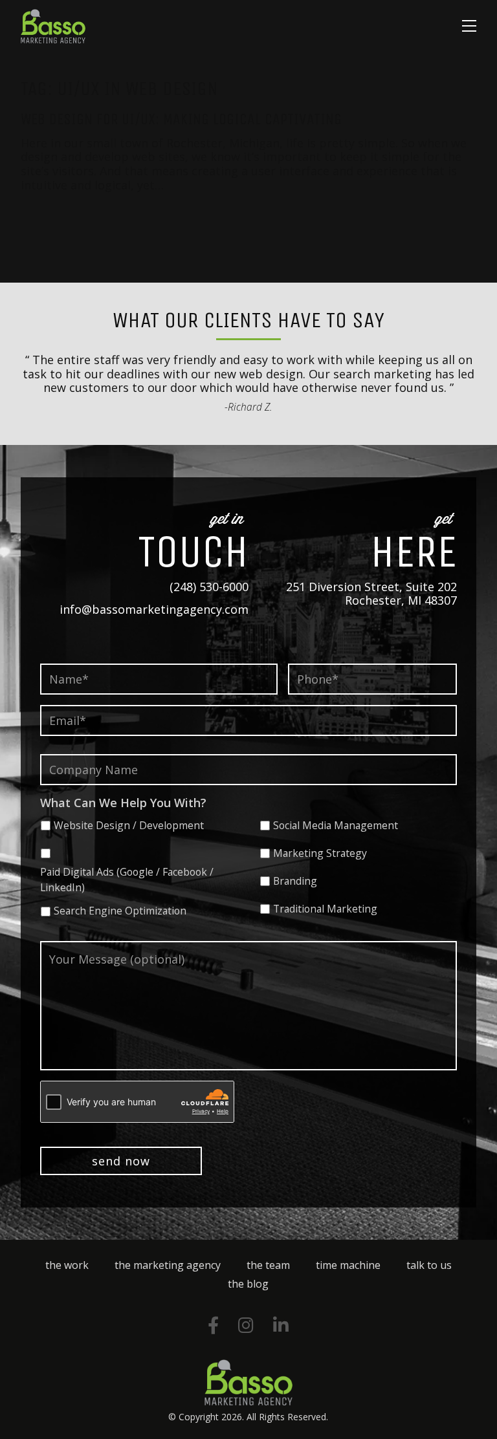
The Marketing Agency (168, 1265)
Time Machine (348, 1265)
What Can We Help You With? (123, 802)
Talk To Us (429, 1265)
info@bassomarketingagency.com (154, 609)
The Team (268, 1265)
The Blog (248, 1284)
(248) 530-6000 (209, 586)
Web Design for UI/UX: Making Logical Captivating (181, 119)
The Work (67, 1265)
